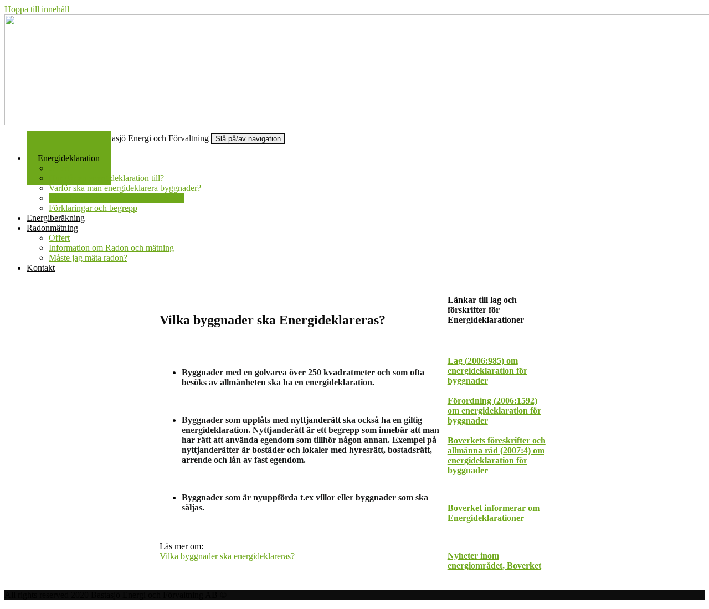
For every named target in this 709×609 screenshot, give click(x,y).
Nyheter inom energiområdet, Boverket (494, 560)
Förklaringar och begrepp (93, 208)
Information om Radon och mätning (111, 247)
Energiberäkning (56, 218)
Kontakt (41, 267)
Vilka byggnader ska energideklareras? (116, 198)
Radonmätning (52, 228)
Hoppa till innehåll (36, 9)
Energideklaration (69, 158)
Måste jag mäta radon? (88, 257)
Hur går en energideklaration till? (106, 178)
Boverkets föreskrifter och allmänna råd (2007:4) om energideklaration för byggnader (497, 455)
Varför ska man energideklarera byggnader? (125, 188)
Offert (59, 168)
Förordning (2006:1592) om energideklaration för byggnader (494, 410)
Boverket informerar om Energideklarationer (494, 513)
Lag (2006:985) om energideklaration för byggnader (487, 370)
